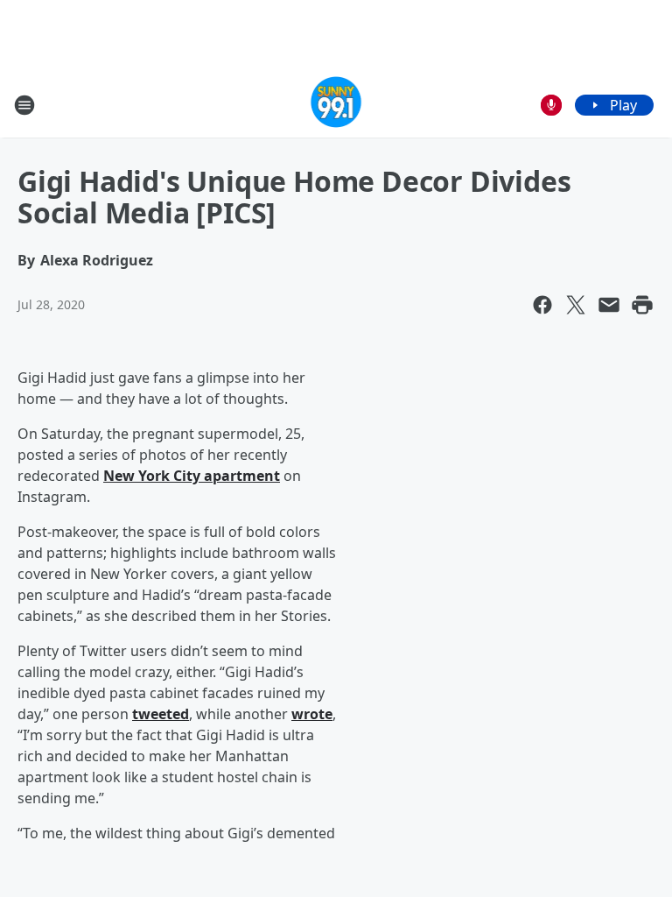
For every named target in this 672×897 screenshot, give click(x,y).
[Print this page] (642, 305)
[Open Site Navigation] (24, 105)
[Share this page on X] (576, 305)
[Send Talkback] (551, 105)
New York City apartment (191, 475)
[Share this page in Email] (609, 305)
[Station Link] (336, 104)
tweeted (160, 714)
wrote (311, 714)
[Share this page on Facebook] (542, 305)
